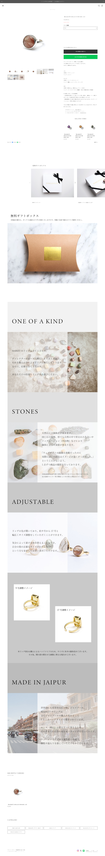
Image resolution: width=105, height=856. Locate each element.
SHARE (15, 142)
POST (10, 142)
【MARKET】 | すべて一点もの (34, 828)
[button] (75, 182)
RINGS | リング (52, 828)
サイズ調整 (66, 25)
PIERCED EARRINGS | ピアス (16, 832)
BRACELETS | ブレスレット (88, 828)
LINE (19, 142)
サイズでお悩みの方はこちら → (70, 47)
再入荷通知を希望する (81, 51)
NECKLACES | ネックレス (71, 828)
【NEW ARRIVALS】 (16, 828)
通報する (96, 142)
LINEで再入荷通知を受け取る (80, 57)
